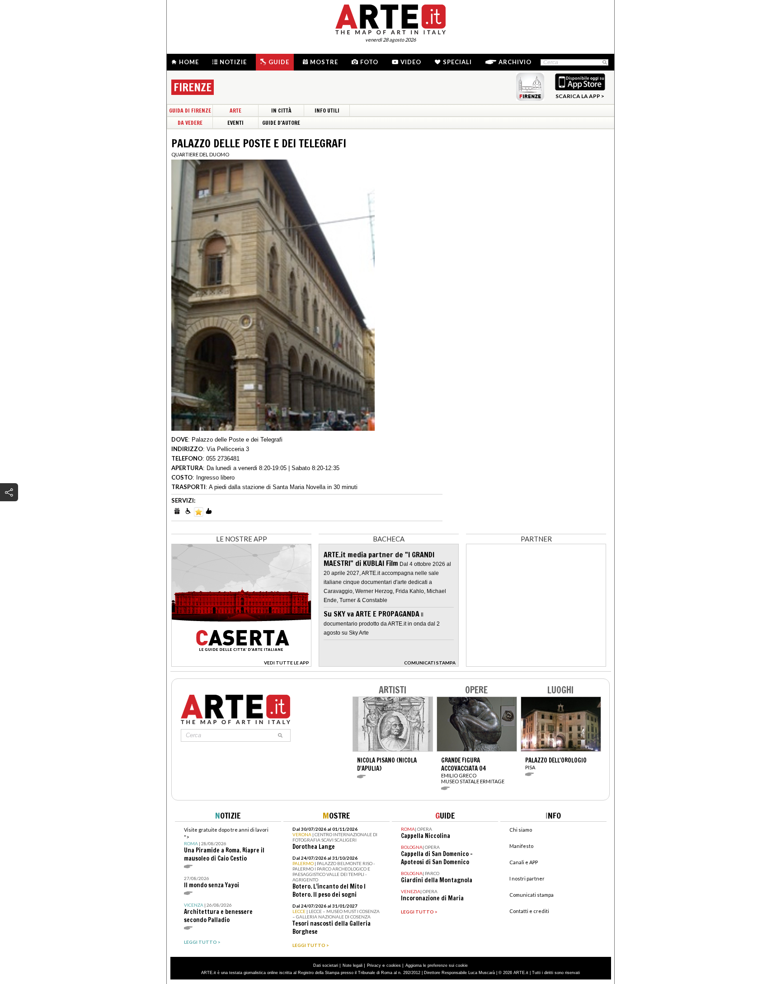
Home (189, 62)
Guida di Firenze (190, 110)
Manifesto (521, 846)
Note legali (352, 965)
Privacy (374, 965)
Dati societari (325, 965)
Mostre (324, 62)
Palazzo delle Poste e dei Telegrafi (237, 439)
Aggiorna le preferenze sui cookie (436, 965)
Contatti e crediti (529, 911)
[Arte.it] (390, 18)
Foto (369, 62)
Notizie (233, 62)
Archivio (515, 62)
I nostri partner (527, 878)
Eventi (235, 123)
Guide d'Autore (281, 123)
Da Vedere (190, 123)
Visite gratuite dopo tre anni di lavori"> (226, 844)
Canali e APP (523, 862)
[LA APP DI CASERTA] (241, 664)
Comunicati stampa (531, 895)
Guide (278, 62)
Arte (235, 110)
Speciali (457, 62)
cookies (393, 965)
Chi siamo (520, 830)
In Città (281, 110)
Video (410, 62)
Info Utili (327, 110)
